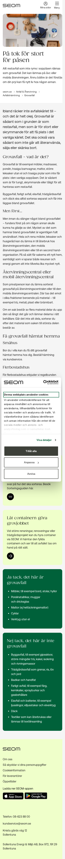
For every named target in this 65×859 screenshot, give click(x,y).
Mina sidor (45, 7)
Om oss (7, 759)
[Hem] (11, 5)
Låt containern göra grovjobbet (27, 521)
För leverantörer (12, 776)
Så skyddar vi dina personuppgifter (24, 764)
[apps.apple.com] (13, 798)
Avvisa (31, 473)
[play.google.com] (36, 796)
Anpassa (29, 462)
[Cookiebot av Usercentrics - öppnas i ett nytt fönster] (44, 382)
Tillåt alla (31, 450)
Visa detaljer (44, 440)
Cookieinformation (14, 770)
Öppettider (9, 781)
